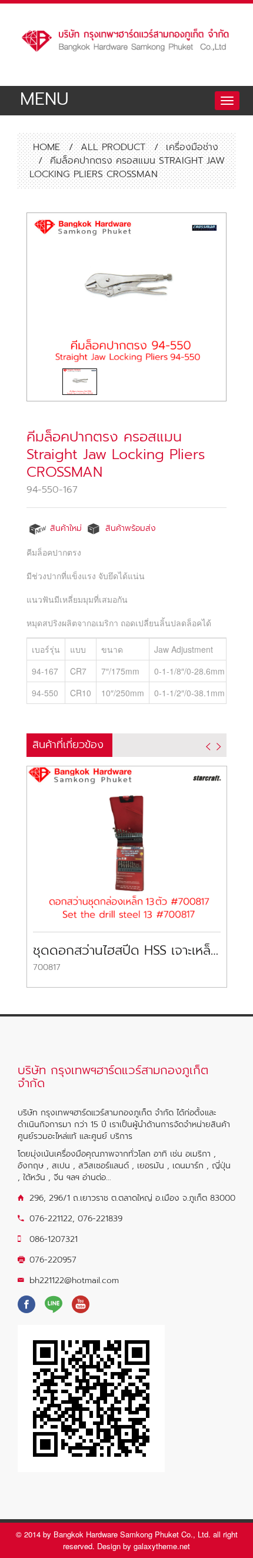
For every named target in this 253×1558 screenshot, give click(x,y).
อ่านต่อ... (96, 1177)
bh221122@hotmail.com (74, 1280)
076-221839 (100, 1218)
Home (44, 147)
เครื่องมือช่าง (192, 147)
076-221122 (50, 1218)
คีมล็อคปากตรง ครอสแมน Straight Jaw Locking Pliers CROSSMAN (115, 454)
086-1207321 (53, 1239)
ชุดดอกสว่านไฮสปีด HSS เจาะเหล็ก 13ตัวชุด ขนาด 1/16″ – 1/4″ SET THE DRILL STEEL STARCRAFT (127, 950)
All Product (113, 147)
